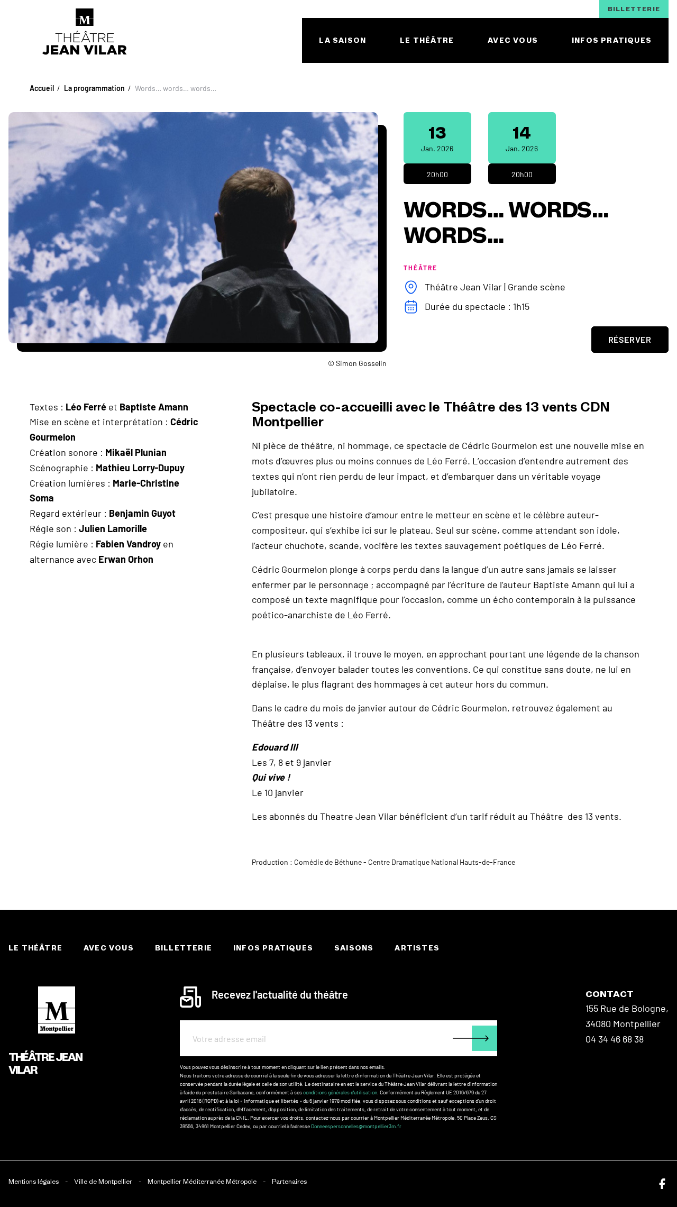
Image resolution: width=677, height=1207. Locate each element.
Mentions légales (33, 1181)
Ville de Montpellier (103, 1181)
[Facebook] (662, 1183)
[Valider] (475, 1038)
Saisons (353, 948)
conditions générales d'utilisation (340, 1092)
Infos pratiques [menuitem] (612, 40)
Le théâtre (35, 948)
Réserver (630, 339)
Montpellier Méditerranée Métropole (202, 1181)
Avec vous (109, 948)
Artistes (417, 948)
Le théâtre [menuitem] (427, 40)
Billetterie (634, 9)
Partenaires (289, 1181)
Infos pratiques (273, 948)
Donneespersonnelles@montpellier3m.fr (356, 1126)
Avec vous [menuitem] (513, 40)
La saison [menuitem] (342, 40)
